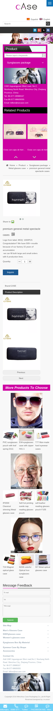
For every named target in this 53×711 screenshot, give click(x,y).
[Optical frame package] (26, 535)
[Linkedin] (35, 30)
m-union (46, 699)
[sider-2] (26, 471)
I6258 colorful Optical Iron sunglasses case (25, 572)
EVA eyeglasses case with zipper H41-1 (26, 445)
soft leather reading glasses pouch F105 (42, 506)
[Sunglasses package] (26, 410)
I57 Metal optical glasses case (42, 569)
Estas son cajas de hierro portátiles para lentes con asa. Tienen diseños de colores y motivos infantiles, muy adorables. (39, 150)
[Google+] (39, 30)
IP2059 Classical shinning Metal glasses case (9, 508)
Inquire (10, 272)
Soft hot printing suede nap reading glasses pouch (26, 508)
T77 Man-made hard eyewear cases (42, 445)
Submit (10, 620)
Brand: (8, 286)
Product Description (14, 292)
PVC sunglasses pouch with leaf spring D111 (10, 445)
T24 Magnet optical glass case (8, 570)
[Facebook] (48, 30)
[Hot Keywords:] (48, 23)
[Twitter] (44, 30)
